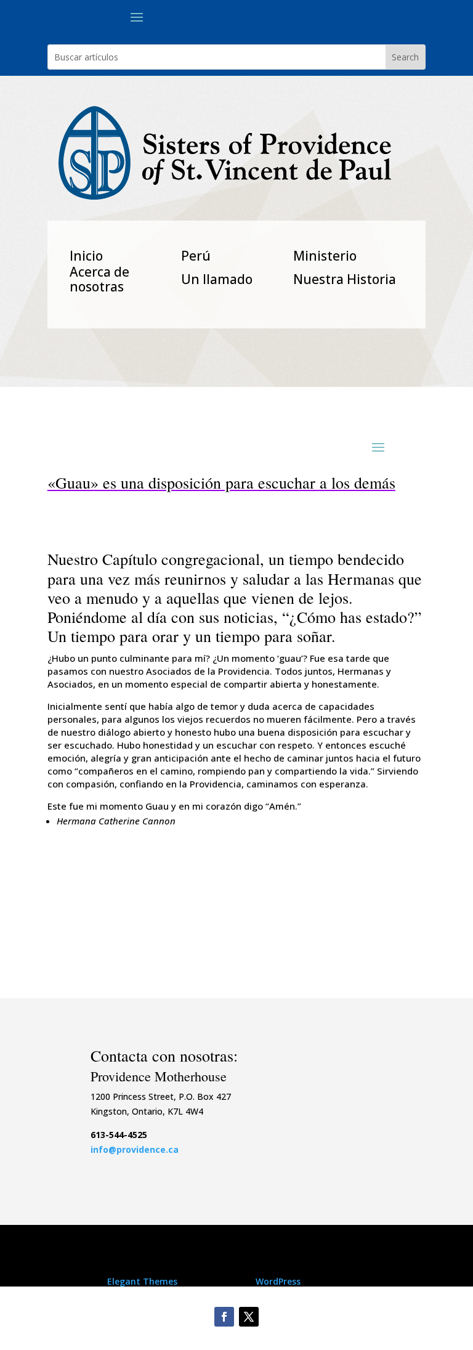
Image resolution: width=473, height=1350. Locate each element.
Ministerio (325, 255)
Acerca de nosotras (99, 279)
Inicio (86, 255)
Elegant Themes (142, 1281)
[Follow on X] (249, 1317)
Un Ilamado (217, 279)
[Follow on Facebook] (224, 1317)
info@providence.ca (135, 1149)
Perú (196, 255)
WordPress (278, 1281)
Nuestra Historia (344, 279)
